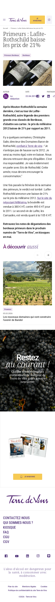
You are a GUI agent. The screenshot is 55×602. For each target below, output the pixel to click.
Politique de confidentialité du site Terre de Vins (27, 590)
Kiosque (9, 527)
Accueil (5, 28)
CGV (6, 542)
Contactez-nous (16, 518)
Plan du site (13, 587)
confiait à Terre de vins (29, 146)
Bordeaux (26, 55)
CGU (6, 537)
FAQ (6, 532)
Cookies (44, 587)
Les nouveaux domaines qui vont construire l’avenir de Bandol (27, 318)
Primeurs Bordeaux (11, 55)
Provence (7, 309)
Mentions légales (29, 587)
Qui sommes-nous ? (18, 523)
